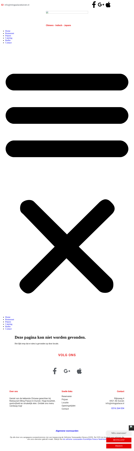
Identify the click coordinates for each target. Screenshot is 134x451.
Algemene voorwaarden (67, 431)
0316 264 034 (117, 408)
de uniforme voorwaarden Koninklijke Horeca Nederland (84, 439)
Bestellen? (119, 440)
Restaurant (9, 33)
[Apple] (108, 4)
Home (7, 31)
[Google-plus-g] (101, 4)
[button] (67, 180)
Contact (8, 43)
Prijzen (8, 36)
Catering (8, 38)
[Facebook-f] (94, 4)
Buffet (7, 40)
